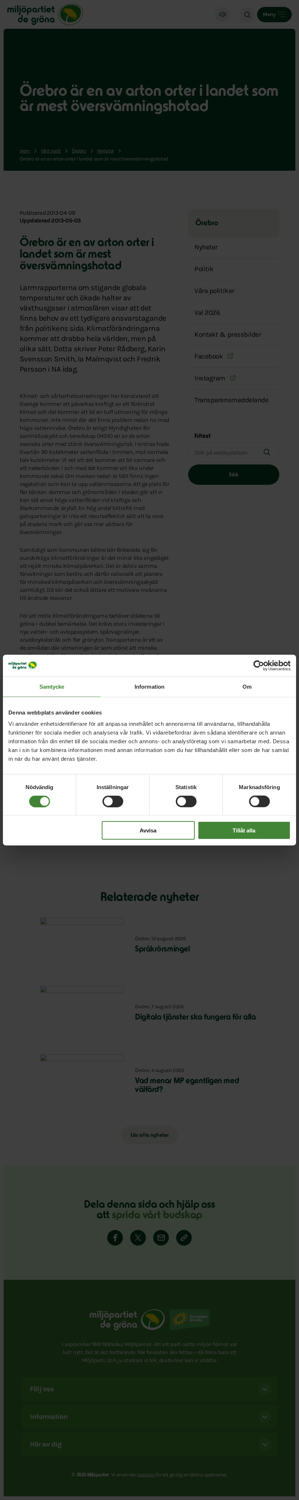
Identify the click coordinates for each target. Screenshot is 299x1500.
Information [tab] (149, 686)
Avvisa (148, 830)
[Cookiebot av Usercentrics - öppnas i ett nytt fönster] (259, 665)
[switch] (112, 801)
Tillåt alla (244, 830)
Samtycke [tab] (52, 686)
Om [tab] (247, 686)
